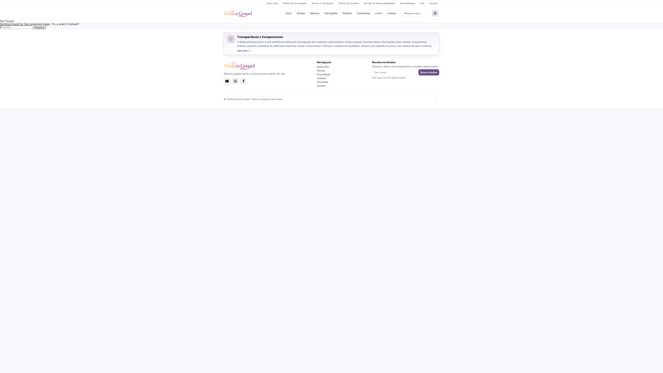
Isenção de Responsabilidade (379, 3)
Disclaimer (322, 81)
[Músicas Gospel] (238, 13)
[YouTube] (227, 81)
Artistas (301, 13)
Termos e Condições (322, 3)
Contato (433, 3)
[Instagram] (235, 81)
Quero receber (428, 72)
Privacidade (323, 74)
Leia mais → (243, 51)
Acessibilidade (407, 3)
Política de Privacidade (295, 3)
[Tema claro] (435, 13)
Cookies (321, 78)
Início (288, 13)
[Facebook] (243, 81)
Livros (378, 13)
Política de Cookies (348, 3)
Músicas (314, 13)
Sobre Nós (272, 3)
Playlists (347, 13)
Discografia (331, 13)
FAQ (422, 3)
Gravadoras (363, 13)
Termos (321, 70)
